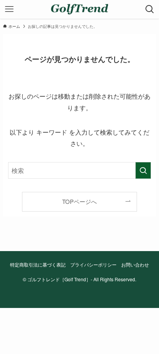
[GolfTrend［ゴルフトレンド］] (79, 9)
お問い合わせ (135, 264)
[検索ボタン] (149, 9)
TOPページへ (79, 201)
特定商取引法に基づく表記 (38, 264)
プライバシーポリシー (93, 264)
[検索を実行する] (143, 170)
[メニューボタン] (9, 9)
